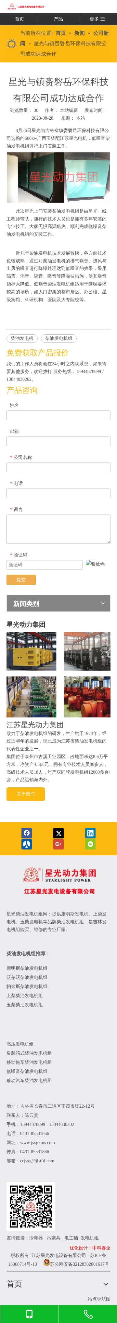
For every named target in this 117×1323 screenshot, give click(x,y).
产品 (58, 19)
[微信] (90, 844)
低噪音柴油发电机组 (26, 1071)
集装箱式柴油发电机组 (29, 1053)
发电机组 (90, 1238)
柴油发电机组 (58, 338)
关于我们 (26, 794)
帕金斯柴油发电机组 (26, 986)
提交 (21, 579)
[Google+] (58, 844)
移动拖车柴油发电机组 (29, 1062)
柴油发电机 (22, 338)
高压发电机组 (20, 1044)
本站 (80, 118)
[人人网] (26, 844)
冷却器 (36, 1238)
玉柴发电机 (31, 921)
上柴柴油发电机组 (24, 995)
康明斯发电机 (74, 914)
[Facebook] (26, 833)
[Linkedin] (90, 833)
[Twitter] (58, 833)
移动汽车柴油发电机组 (29, 1080)
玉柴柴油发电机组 (24, 1004)
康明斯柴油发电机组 (27, 968)
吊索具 (53, 1238)
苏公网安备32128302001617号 (79, 1264)
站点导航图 (99, 1299)
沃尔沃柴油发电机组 (26, 977)
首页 (19, 19)
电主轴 (71, 1238)
